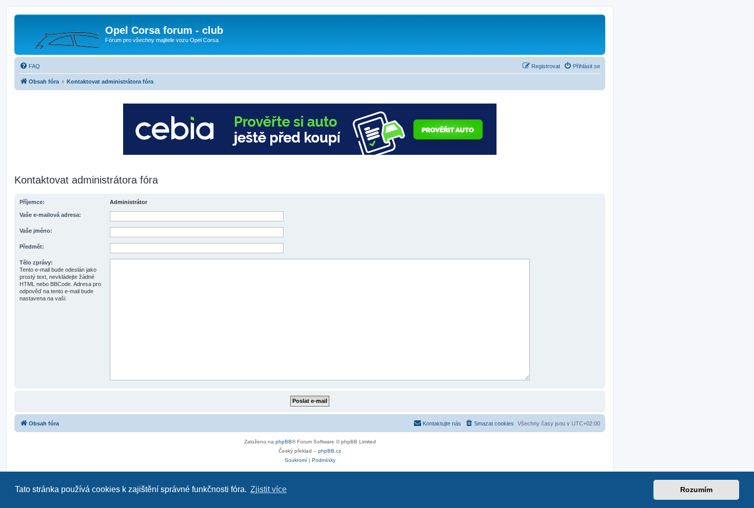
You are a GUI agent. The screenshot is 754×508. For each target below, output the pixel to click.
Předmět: (31, 246)
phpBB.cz (329, 451)
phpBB (283, 441)
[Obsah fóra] (61, 33)
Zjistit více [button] (268, 489)
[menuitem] (29, 66)
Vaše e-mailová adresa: (50, 215)
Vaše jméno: (35, 231)
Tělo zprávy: (36, 262)
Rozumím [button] (696, 489)
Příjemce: (32, 202)
